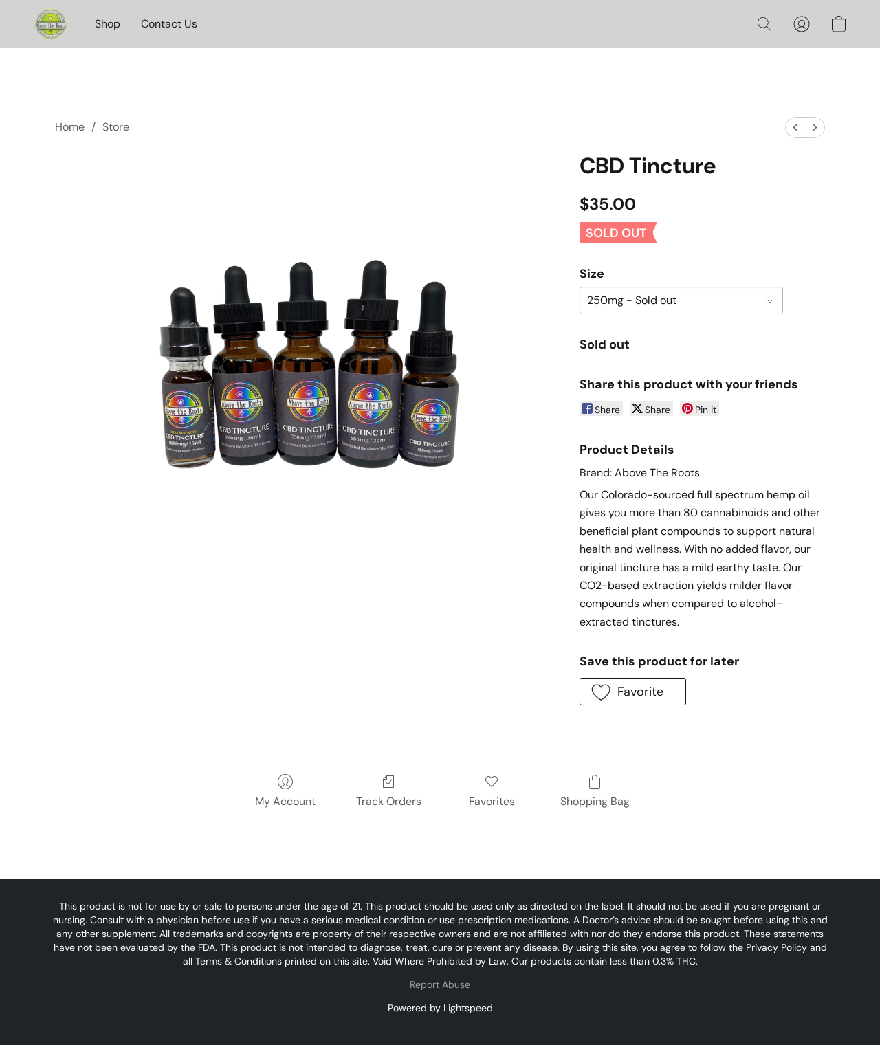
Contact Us (169, 23)
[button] (50, 24)
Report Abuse (440, 984)
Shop (107, 23)
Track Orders (388, 801)
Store (115, 127)
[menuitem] (795, 128)
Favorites (492, 801)
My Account (285, 801)
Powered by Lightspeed (440, 1008)
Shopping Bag (595, 801)
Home (70, 127)
